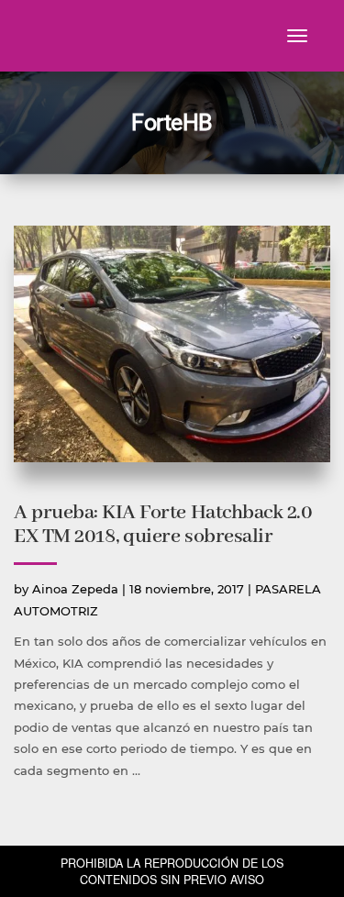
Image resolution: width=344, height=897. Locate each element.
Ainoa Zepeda (75, 588)
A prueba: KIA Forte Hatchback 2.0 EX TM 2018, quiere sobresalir (163, 524)
